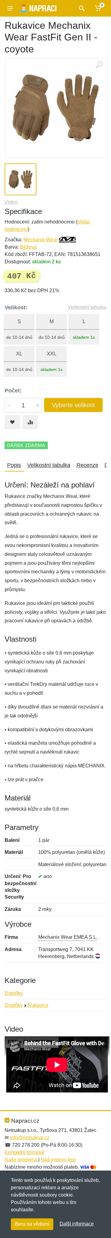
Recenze (87, 465)
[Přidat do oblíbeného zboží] (12, 422)
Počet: (13, 391)
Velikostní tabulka (87, 307)
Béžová (28, 247)
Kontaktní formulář (24, 1152)
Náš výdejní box (58, 1159)
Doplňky (14, 993)
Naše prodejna (21, 1159)
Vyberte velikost (73, 405)
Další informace (77, 1223)
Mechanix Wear (40, 239)
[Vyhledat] (81, 8)
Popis (14, 465)
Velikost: (16, 307)
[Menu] (10, 8)
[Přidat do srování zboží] (30, 422)
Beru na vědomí (32, 1224)
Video (11, 201)
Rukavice (38, 1005)
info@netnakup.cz (29, 1137)
